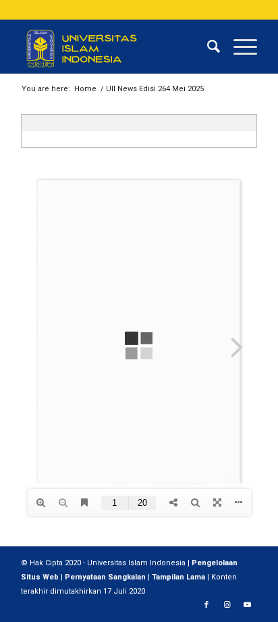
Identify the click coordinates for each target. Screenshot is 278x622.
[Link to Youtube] (247, 605)
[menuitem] (207, 47)
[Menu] (238, 47)
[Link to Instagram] (227, 605)
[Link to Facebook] (206, 605)
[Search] (207, 47)
